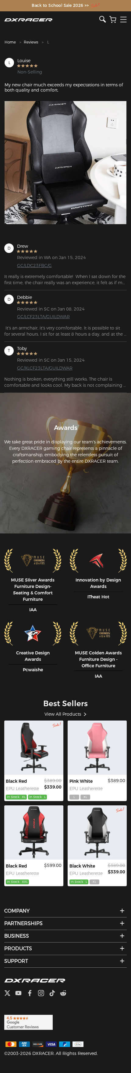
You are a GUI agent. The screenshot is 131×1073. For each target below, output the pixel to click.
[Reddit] (65, 993)
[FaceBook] (32, 993)
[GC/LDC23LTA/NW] (97, 832)
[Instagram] (43, 993)
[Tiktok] (54, 993)
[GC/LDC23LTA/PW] (97, 748)
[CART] (112, 19)
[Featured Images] (65, 162)
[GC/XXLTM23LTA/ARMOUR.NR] (33, 832)
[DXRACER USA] (51, 20)
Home (10, 42)
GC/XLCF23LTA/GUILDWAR (44, 368)
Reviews (31, 42)
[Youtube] (21, 993)
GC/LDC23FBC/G (34, 265)
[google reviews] (28, 1022)
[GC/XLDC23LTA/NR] (33, 748)
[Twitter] (9, 993)
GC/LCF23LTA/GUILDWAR (43, 316)
